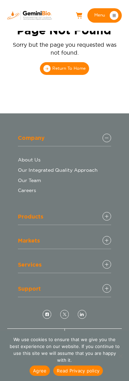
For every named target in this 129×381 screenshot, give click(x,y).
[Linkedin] (82, 314)
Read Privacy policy (78, 370)
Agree (39, 370)
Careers (27, 190)
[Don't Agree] (120, 355)
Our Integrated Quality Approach (58, 170)
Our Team (29, 180)
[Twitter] (64, 314)
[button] (104, 15)
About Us (29, 160)
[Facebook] (47, 314)
